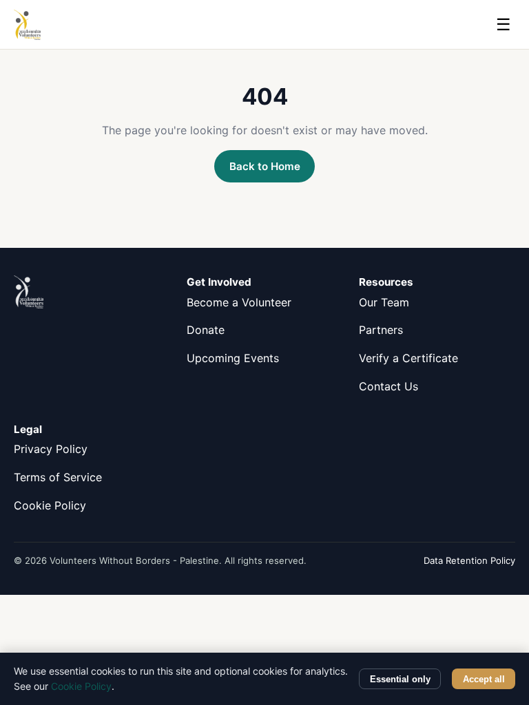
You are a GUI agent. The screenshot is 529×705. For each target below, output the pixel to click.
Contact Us (388, 386)
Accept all (484, 679)
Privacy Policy (50, 449)
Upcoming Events (233, 358)
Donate (206, 330)
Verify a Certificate (408, 358)
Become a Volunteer (239, 302)
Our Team (384, 302)
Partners (381, 330)
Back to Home (264, 166)
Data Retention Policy (469, 560)
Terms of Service (58, 477)
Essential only (400, 679)
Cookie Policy (50, 505)
